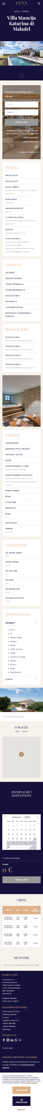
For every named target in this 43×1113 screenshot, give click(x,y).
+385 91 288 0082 (30, 141)
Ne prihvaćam (21, 1101)
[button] (1, 53)
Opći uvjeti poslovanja (11, 1011)
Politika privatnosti (9, 1014)
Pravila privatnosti (31, 1083)
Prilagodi (21, 1110)
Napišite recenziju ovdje (28, 965)
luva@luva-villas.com (28, 152)
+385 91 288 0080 (30, 137)
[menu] (3, 3)
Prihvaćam (21, 1090)
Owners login (7, 1048)
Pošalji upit (21, 122)
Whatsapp (6, 1029)
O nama (5, 1017)
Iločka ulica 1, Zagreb (10, 1001)
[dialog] (21, 1093)
